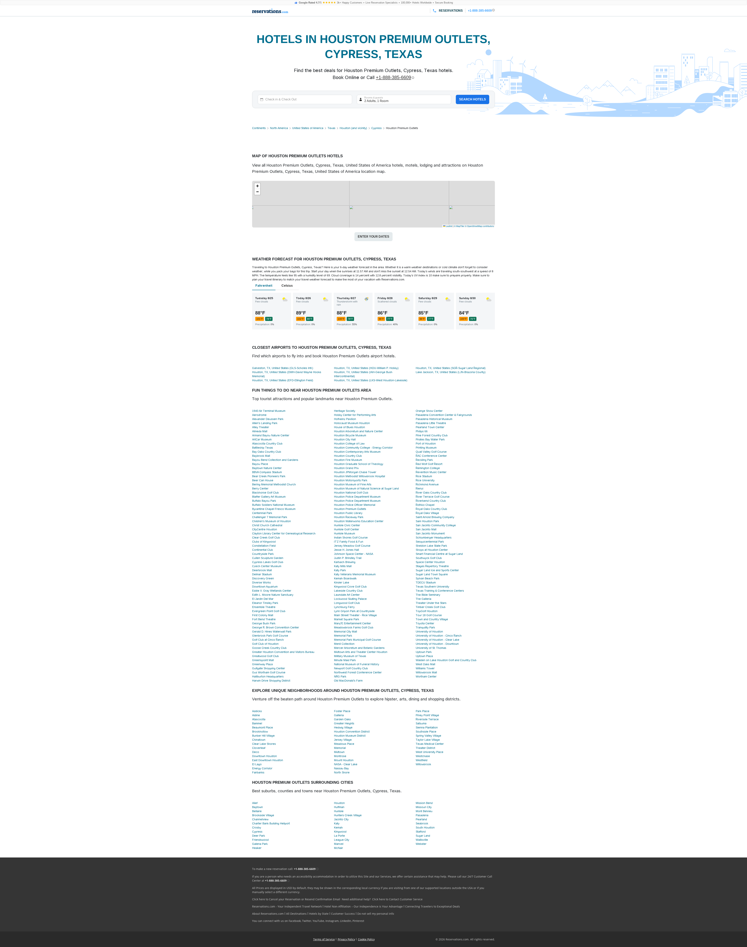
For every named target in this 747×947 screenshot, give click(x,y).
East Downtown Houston (267, 760)
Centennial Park (262, 513)
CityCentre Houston (264, 529)
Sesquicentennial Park (430, 541)
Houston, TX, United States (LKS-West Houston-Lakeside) (370, 380)
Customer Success (343, 913)
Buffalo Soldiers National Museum (273, 504)
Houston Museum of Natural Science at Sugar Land (366, 488)
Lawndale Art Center (347, 594)
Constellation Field (264, 545)
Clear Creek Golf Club (266, 537)
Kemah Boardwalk (345, 578)
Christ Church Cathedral (267, 525)
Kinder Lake (341, 582)
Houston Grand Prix (346, 468)
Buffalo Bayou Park (264, 500)
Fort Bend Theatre (264, 619)
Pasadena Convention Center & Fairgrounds (444, 414)
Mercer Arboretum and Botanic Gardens (359, 647)
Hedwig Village (343, 727)
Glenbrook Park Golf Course (270, 635)
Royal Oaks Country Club (431, 508)
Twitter (306, 921)
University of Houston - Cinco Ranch (439, 635)
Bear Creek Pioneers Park (268, 476)
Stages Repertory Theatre (432, 566)
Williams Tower (425, 668)
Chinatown (258, 739)
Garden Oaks (342, 719)
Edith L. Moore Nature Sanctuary (272, 594)
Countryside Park (263, 553)
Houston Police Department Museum (357, 496)
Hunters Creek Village (348, 815)
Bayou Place (260, 464)
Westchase (423, 756)
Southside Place (426, 731)
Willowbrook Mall (426, 672)
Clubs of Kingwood (264, 541)
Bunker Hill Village (263, 735)
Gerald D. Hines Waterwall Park (271, 631)
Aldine (256, 715)
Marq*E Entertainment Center (352, 623)
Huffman (339, 807)
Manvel (338, 843)
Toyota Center (425, 623)
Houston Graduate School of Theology (358, 464)
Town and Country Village (432, 619)
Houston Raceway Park (348, 517)
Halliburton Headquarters (268, 676)
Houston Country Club (348, 455)
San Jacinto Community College (436, 525)
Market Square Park (346, 619)
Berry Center (260, 488)
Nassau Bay (341, 768)
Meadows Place (344, 743)
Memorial (340, 747)
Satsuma (421, 723)
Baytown (257, 807)
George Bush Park (263, 623)
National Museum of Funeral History (356, 664)
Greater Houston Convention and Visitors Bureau (283, 652)
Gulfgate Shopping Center (268, 668)
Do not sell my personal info (375, 913)
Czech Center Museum (266, 566)
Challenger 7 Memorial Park (269, 517)
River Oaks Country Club (431, 492)
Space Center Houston (430, 562)
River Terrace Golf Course (433, 496)
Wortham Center (426, 676)
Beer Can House (262, 480)
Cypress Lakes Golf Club (267, 562)
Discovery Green (263, 578)
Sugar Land (423, 835)
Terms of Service (324, 939)
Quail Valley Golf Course (431, 451)
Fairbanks (258, 772)
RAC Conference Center (431, 455)
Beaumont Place (262, 727)
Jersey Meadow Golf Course (352, 545)
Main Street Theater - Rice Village (355, 615)
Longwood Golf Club (347, 602)
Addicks (257, 711)
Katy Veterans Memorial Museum (355, 574)
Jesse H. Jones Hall (346, 549)
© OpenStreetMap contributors (479, 226)
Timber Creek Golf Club (430, 607)
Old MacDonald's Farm (348, 680)
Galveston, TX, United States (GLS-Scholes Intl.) (282, 368)
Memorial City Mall (345, 631)
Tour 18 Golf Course (429, 615)
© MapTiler (459, 226)
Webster (421, 843)
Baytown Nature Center (267, 468)
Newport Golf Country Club (351, 668)
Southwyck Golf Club (429, 558)
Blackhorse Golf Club (265, 492)
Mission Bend (424, 803)
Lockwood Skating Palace (350, 598)
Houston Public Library (348, 513)
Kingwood (340, 831)
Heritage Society (344, 410)
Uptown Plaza (424, 656)
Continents (259, 128)
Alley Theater (260, 427)
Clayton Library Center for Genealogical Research (284, 533)
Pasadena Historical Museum (434, 419)
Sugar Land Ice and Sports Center (437, 570)
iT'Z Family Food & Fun (348, 541)
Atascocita (258, 719)
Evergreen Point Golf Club (268, 611)
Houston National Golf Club (351, 492)
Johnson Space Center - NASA (353, 553)
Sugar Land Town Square (432, 574)
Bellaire (257, 811)
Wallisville (422, 839)
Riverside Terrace (427, 719)
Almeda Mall (259, 431)
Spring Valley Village (428, 735)
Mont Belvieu (424, 811)
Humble (339, 811)
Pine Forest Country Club (432, 435)
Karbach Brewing (344, 562)
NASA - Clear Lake (345, 764)
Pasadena (422, 815)
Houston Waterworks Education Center (358, 521)
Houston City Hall (345, 439)
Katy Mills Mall (343, 566)
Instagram (332, 921)
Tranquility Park (425, 627)
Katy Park (340, 570)
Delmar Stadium (262, 574)
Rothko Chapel (425, 504)
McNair (338, 847)
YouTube (318, 921)
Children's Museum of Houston (271, 521)
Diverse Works (261, 582)
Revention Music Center (431, 472)
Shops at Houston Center (432, 549)
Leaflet (448, 226)
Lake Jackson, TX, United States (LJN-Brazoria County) (451, 372)
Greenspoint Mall (263, 660)
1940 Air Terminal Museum (268, 410)
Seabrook (422, 823)
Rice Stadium (424, 476)
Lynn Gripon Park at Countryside (354, 611)
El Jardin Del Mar (263, 598)
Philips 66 (422, 431)
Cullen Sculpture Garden (267, 558)
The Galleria (423, 598)
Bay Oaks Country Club (266, 451)
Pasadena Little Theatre (431, 423)
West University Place (429, 752)
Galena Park (260, 843)
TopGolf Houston (427, 611)
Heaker (256, 847)
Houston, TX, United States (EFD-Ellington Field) (282, 380)
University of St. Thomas (431, 647)
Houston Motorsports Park (350, 480)
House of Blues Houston (349, 427)
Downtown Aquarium (265, 586)
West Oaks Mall (425, 664)
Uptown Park (424, 652)
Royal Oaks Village (427, 513)
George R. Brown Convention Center (275, 627)
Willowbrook (423, 764)
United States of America (307, 128)
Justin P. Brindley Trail (347, 558)
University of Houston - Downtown (437, 643)
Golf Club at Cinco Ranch (268, 639)
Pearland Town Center (430, 427)
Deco (255, 752)
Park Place (422, 711)
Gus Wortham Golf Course (268, 672)
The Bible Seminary (428, 594)
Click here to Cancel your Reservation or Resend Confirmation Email (296, 899)
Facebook (295, 921)
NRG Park (340, 676)
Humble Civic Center (347, 525)
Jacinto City (341, 819)
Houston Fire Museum (348, 459)
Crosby (256, 827)
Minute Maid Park (345, 660)
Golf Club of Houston (265, 643)
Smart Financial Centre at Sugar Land (439, 553)
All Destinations (296, 913)
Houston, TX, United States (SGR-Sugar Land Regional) (451, 368)
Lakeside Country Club (348, 590)
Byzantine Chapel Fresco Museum (273, 508)
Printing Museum (426, 447)
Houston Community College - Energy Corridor (363, 447)
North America (279, 128)
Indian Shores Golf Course (351, 537)
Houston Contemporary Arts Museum (357, 451)
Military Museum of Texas (350, 656)
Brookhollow (260, 731)
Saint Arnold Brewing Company (435, 517)
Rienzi (419, 488)
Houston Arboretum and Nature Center (358, 431)
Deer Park (258, 835)
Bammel (257, 723)
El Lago (257, 764)
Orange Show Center (429, 410)
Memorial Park (343, 635)
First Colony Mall (262, 615)
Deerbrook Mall (262, 570)
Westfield (421, 760)
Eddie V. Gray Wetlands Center (271, 590)
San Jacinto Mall (426, 529)
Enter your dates (373, 236)
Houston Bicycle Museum (350, 435)
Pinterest (358, 921)
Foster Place (342, 711)
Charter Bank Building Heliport (271, 823)
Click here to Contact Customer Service (397, 899)
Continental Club (262, 549)
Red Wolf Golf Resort (429, 464)
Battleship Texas (262, 447)
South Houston (425, 827)
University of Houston (429, 631)
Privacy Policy (346, 939)
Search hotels (472, 99)
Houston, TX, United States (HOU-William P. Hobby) (366, 368)
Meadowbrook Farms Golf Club (353, 627)
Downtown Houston (264, 756)
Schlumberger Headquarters (434, 537)
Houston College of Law (349, 443)
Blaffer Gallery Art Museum (269, 496)
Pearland (421, 819)
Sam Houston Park (427, 521)
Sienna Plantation (427, 727)
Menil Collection (344, 643)
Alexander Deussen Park (267, 419)
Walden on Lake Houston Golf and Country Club (446, 660)
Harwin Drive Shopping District (271, 680)
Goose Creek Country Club (269, 647)
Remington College (428, 468)
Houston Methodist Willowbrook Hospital (359, 476)
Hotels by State (319, 913)
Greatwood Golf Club (265, 656)
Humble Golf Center (346, 529)
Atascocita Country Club (267, 443)
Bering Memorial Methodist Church (274, 484)
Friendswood (260, 839)
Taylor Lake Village (428, 739)
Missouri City (424, 807)
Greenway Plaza (262, 664)
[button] (257, 186)
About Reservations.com (268, 913)
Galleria (339, 715)
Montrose (340, 756)
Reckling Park (424, 459)
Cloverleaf (258, 747)
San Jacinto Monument (430, 533)
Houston (339, 803)
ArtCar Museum (262, 439)
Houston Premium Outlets (350, 508)
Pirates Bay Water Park (430, 439)
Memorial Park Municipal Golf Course (357, 639)
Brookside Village (263, 815)
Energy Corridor (262, 768)
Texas (331, 128)
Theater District (425, 747)
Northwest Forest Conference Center (358, 672)
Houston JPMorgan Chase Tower (355, 472)
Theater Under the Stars (431, 602)
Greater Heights (344, 723)
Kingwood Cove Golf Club (350, 586)
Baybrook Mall (261, 455)
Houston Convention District (352, 731)
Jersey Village (343, 739)
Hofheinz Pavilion (345, 419)
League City (341, 839)
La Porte (339, 835)
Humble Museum (344, 533)
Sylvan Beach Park (427, 578)
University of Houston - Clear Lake (437, 639)
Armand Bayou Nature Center (270, 435)
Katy (336, 823)
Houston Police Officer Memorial (354, 504)
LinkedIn (345, 921)
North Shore (342, 772)
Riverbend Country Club (431, 500)
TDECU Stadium (426, 582)
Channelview (260, 819)
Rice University (425, 480)
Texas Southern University (432, 586)
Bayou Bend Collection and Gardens (275, 459)
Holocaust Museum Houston (352, 423)
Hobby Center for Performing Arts (355, 414)
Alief (255, 803)
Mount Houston (343, 760)
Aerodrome (259, 414)
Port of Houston (426, 443)
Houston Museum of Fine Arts (352, 484)
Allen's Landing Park (264, 423)
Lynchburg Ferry (344, 607)
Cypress (376, 128)
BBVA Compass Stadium (267, 472)
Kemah (338, 827)
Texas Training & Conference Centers (440, 590)
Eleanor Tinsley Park (265, 602)
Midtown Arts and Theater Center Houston (360, 652)
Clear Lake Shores (264, 743)
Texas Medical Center (430, 743)
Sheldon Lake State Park (431, 545)
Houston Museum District (350, 735)
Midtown (339, 752)
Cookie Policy (366, 939)
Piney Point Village (427, 715)
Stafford (421, 831)
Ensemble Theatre (263, 607)
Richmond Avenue (427, 484)
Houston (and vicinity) (353, 128)
